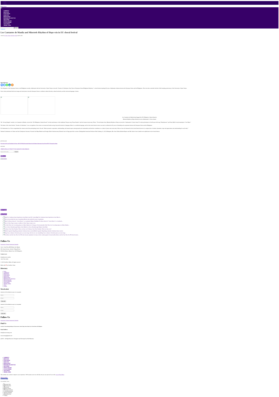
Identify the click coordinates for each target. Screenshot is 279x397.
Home (4, 1)
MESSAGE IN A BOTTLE (9, 18)
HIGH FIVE (6, 15)
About (4, 2)
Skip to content (4, 377)
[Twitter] (4, 85)
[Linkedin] (9, 85)
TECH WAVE (6, 23)
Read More (61, 374)
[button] (4, 378)
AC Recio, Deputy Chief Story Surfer (10, 35)
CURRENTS (6, 10)
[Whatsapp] (7, 85)
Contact (5, 4)
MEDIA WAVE (6, 16)
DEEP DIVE (6, 12)
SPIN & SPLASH (7, 21)
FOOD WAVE (6, 13)
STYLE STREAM (7, 22)
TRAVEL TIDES (7, 25)
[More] (12, 85)
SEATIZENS (6, 19)
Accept (57, 374)
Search (16, 27)
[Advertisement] (27, 39)
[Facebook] (2, 85)
